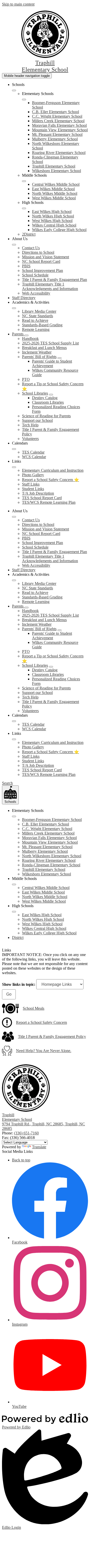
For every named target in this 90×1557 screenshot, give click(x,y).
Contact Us (31, 248)
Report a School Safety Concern (41, 1022)
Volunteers (30, 438)
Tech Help (30, 425)
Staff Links (31, 484)
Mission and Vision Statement (45, 257)
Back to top (21, 1160)
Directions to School (38, 252)
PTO (26, 379)
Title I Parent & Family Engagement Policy (52, 1036)
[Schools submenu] (14, 90)
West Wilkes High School (52, 220)
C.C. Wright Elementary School (57, 116)
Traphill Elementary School (53, 166)
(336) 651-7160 (26, 1133)
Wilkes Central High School (54, 225)
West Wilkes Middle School (54, 198)
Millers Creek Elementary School (58, 121)
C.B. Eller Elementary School (55, 112)
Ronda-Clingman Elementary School (51, 865)
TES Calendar (33, 452)
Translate (39, 1147)
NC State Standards (37, 316)
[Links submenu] (14, 467)
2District (29, 234)
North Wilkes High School (53, 216)
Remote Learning (36, 329)
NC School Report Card (41, 261)
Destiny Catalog (45, 398)
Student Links (33, 489)
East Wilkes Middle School (53, 189)
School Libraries (35, 393)
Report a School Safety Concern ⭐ (50, 480)
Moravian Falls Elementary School (59, 125)
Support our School (37, 420)
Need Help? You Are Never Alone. (43, 1050)
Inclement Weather (37, 352)
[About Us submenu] (14, 244)
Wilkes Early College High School (59, 230)
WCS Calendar (34, 457)
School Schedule (35, 275)
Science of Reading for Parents (46, 416)
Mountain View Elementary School (60, 130)
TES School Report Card (42, 498)
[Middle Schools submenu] (24, 181)
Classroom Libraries (48, 402)
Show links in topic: (18, 984)
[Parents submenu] (26, 335)
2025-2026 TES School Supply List (50, 343)
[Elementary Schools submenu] (24, 99)
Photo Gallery (33, 475)
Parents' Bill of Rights (39, 357)
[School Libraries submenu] (51, 394)
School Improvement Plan (42, 270)
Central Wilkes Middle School (56, 184)
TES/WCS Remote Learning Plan (49, 502)
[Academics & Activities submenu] (14, 308)
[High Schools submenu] (24, 208)
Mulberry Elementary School (55, 139)
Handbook (30, 338)
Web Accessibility (36, 293)
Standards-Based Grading (42, 325)
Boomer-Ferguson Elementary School (52, 819)
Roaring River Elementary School (59, 152)
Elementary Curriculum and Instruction (53, 470)
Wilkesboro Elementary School (56, 171)
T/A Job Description (38, 493)
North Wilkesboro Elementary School (51, 856)
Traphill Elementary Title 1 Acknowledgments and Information (50, 286)
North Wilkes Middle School (54, 193)
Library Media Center (39, 311)
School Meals (33, 1008)
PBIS (26, 266)
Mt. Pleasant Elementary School (57, 134)
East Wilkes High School (52, 211)
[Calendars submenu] (14, 449)
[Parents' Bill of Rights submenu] (60, 358)
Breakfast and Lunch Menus (44, 347)
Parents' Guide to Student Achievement (52, 363)
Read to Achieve (35, 320)
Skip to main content (18, 4)
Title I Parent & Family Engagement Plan (54, 279)
